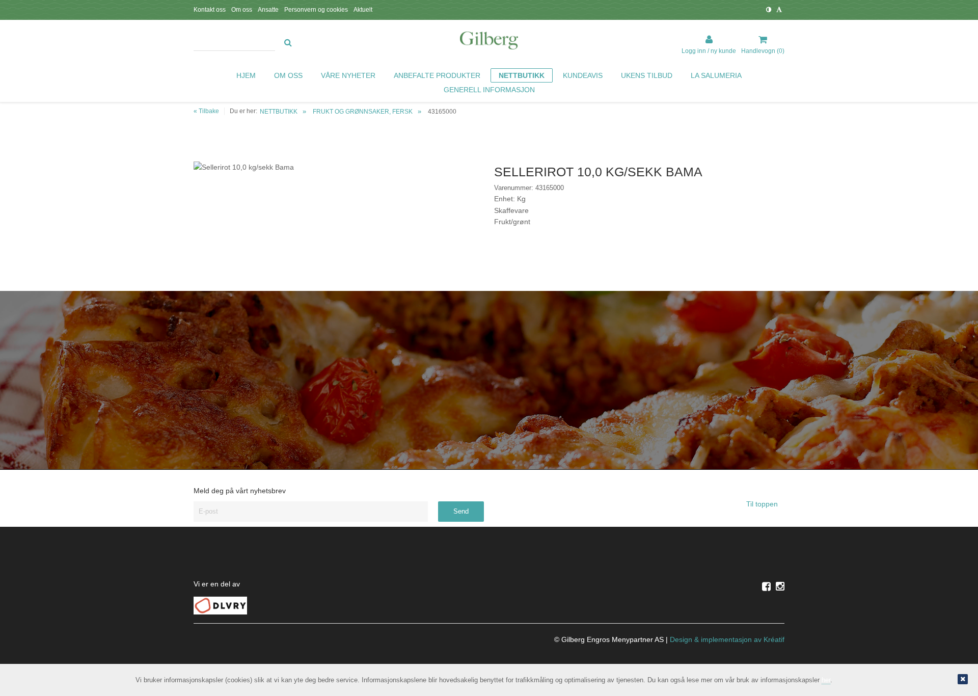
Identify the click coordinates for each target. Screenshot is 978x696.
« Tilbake (206, 111)
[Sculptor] (489, 42)
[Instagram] (780, 586)
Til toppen (763, 504)
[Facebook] (766, 586)
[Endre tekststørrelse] (779, 9)
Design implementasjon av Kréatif (727, 639)
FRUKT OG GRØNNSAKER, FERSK (363, 111)
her (826, 680)
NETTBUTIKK (278, 111)
